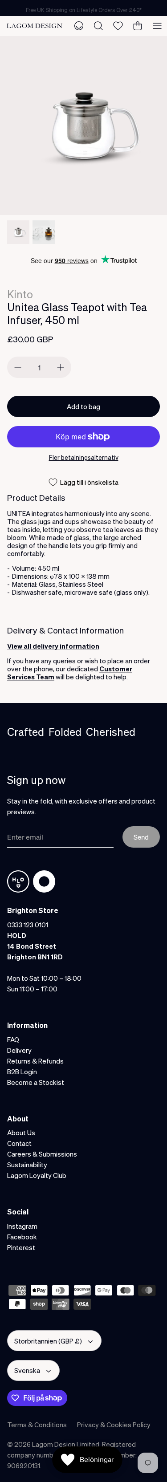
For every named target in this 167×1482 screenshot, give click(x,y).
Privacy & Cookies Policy (114, 1424)
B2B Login (22, 1071)
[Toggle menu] (157, 26)
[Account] (79, 26)
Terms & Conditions (37, 1424)
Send (141, 836)
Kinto (20, 294)
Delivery (19, 1050)
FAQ (13, 1039)
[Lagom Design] (34, 26)
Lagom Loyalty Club (36, 1175)
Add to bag (83, 406)
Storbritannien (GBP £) (48, 1340)
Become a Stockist (35, 1082)
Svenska (27, 1370)
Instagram (22, 1226)
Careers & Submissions (42, 1153)
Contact (19, 1143)
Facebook (22, 1236)
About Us (21, 1132)
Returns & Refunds (35, 1060)
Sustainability (27, 1164)
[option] (83, 125)
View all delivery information (53, 646)
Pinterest (21, 1247)
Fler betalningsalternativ (83, 457)
